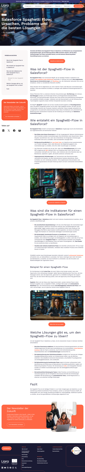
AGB (23, 465)
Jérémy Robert (10, 32)
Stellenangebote (40, 451)
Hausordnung (25, 456)
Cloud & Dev (4, 14)
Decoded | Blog (40, 458)
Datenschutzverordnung (27, 460)
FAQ (23, 458)
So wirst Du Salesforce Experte (56, 202)
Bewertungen (25, 454)
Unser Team (39, 449)
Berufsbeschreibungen (42, 460)
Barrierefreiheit (56, 451)
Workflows (56, 81)
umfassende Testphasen (76, 255)
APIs (65, 366)
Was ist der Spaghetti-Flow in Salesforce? (15, 61)
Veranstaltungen (48, 6)
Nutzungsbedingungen (27, 467)
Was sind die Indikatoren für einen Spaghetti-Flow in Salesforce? (14, 72)
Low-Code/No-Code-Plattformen (44, 79)
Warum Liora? (67, 6)
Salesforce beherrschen (56, 61)
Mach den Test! (65, 1)
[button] (81, 1)
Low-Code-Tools (57, 142)
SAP (47, 150)
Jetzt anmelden (78, 6)
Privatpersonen (28, 6)
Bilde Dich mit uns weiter (57, 324)
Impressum (24, 463)
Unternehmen (38, 6)
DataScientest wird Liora (42, 463)
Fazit (8, 89)
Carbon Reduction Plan (57, 449)
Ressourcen (57, 6)
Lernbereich (6, 448)
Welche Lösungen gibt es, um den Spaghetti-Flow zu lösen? (15, 84)
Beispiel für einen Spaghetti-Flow (15, 79)
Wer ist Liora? (25, 449)
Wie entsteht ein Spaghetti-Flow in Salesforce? (15, 66)
